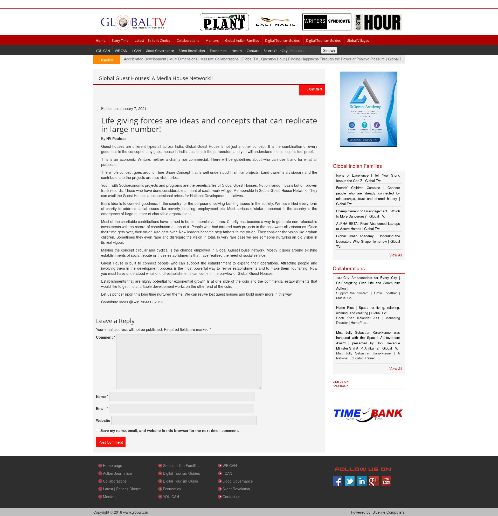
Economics (218, 50)
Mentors (212, 40)
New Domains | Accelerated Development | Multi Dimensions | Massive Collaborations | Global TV (168, 58)
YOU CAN (103, 50)
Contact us (231, 496)
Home (100, 40)
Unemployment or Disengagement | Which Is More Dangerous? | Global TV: (368, 213)
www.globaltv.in (135, 512)
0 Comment (314, 89)
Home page (112, 465)
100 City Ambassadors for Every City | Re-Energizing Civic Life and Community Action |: (368, 283)
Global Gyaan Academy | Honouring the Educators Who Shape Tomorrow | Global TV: (368, 241)
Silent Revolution (192, 50)
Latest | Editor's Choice (122, 488)
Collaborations (188, 40)
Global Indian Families (242, 40)
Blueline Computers (388, 512)
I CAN (136, 50)
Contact (253, 50)
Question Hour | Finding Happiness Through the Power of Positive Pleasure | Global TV (323, 58)
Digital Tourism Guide (180, 481)
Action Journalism (117, 473)
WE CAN (121, 50)
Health (236, 50)
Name (102, 396)
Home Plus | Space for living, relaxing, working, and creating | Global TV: (368, 310)
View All (395, 254)
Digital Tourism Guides (282, 40)
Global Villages (358, 40)
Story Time (120, 40)
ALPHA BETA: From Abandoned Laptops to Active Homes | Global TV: (368, 226)
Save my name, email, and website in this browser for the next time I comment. (169, 430)
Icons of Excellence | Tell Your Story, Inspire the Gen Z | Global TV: (368, 178)
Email (102, 408)
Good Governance (160, 50)
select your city (276, 50)
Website (103, 420)
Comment (105, 337)
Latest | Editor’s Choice (152, 40)
